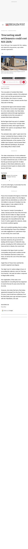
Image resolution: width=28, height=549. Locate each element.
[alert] (11, 508)
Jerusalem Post (4, 30)
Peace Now (3, 306)
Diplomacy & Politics (12, 30)
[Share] (2, 53)
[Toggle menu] (3, 24)
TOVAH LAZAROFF (5, 86)
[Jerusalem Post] (15, 24)
